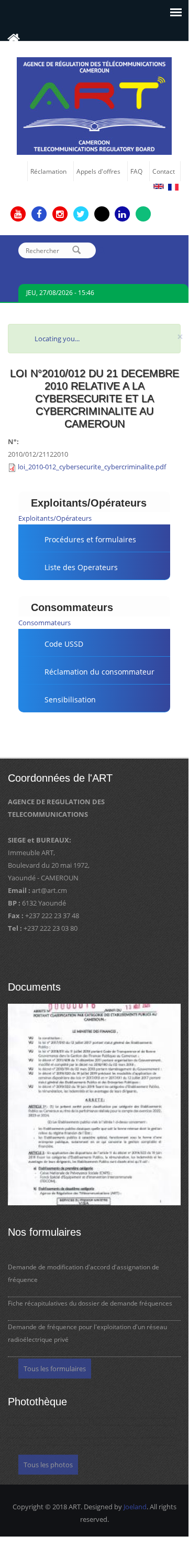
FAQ (136, 171)
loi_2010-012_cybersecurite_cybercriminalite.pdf (92, 466)
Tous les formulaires (55, 1368)
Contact (163, 171)
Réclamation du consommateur (99, 672)
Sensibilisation (70, 699)
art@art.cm (49, 890)
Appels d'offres (98, 171)
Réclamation (48, 171)
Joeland (135, 1506)
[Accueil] (94, 105)
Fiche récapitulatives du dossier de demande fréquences (90, 1303)
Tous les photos (48, 1464)
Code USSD (64, 644)
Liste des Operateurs (81, 567)
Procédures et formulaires (90, 539)
